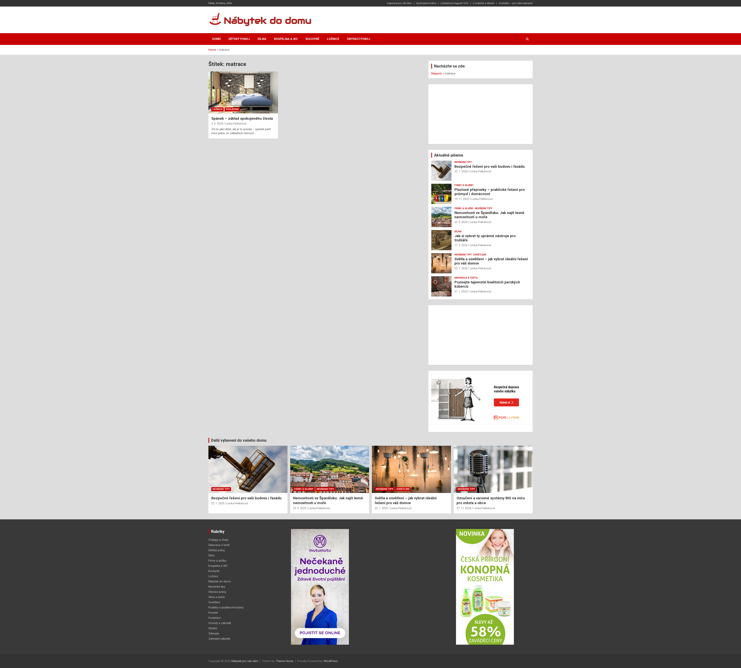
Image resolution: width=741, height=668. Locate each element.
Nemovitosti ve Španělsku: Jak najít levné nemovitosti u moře (489, 215)
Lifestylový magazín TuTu (454, 3)
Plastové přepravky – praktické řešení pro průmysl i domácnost (489, 191)
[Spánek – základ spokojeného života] (243, 92)
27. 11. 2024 (464, 508)
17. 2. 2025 (461, 245)
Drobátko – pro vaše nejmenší (516, 3)
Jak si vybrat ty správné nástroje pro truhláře (485, 238)
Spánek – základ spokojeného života (242, 118)
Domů (216, 39)
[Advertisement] (480, 114)
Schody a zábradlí (219, 623)
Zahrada (213, 633)
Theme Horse (284, 661)
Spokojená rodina (426, 3)
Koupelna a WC (286, 39)
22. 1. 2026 (461, 171)
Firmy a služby (464, 185)
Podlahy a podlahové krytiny (226, 607)
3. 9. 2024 (217, 123)
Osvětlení (479, 254)
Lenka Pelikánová (235, 123)
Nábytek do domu (219, 581)
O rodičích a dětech (483, 3)
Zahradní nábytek (219, 638)
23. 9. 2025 (461, 222)
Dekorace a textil (466, 277)
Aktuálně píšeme (448, 155)
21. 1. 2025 (461, 291)
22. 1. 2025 (461, 268)
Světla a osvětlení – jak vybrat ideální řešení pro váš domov (491, 261)
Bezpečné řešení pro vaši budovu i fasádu (489, 166)
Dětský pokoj (239, 39)
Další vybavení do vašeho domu (238, 440)
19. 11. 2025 (461, 198)
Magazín (436, 73)
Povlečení (232, 109)
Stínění (212, 628)
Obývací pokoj (358, 39)
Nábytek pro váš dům (244, 661)
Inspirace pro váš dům (399, 3)
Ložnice (333, 39)
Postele (213, 612)
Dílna (262, 39)
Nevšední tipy (463, 162)
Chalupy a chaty (218, 540)
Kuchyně (312, 39)
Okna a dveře (216, 597)
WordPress (331, 661)
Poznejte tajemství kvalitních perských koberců (487, 284)
